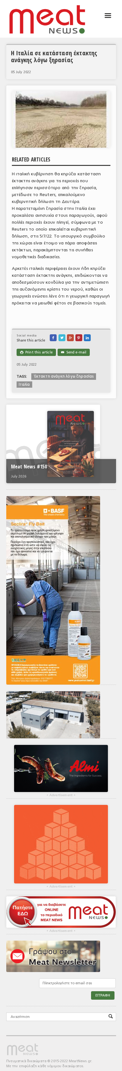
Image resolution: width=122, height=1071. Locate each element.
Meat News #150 (29, 466)
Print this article (36, 352)
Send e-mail (73, 352)
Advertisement (61, 795)
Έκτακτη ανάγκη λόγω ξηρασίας (63, 376)
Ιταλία (24, 384)
